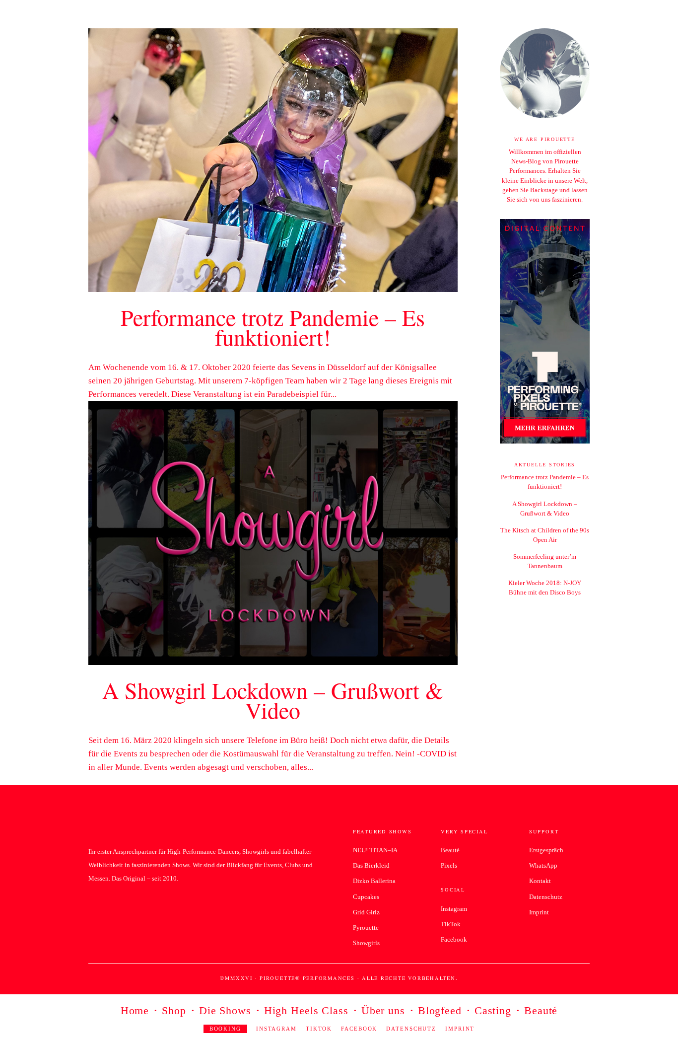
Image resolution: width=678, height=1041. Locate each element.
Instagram (276, 1029)
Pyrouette (366, 927)
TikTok (319, 1029)
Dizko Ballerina (374, 881)
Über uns (383, 1012)
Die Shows (225, 1012)
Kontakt (540, 881)
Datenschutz (411, 1029)
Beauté (540, 1012)
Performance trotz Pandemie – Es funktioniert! (273, 326)
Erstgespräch (546, 850)
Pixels (449, 865)
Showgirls (366, 943)
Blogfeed (440, 1012)
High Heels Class (306, 1012)
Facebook (359, 1029)
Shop (174, 1012)
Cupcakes (366, 896)
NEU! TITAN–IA (375, 850)
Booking (225, 1029)
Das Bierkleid (371, 865)
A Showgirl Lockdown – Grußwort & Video (272, 699)
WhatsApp (543, 865)
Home (135, 1012)
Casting (493, 1012)
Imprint (460, 1029)
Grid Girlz (366, 912)
